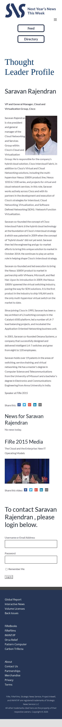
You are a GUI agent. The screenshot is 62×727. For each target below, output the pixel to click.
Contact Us (11, 666)
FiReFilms (10, 630)
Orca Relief (11, 640)
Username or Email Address (20, 537)
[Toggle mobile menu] (55, 19)
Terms (8, 684)
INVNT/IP (10, 635)
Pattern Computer (16, 644)
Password (10, 553)
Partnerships (12, 671)
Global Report (13, 599)
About (8, 661)
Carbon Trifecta (14, 649)
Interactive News (15, 604)
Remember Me (16, 568)
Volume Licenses (15, 608)
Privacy (9, 680)
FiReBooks (11, 626)
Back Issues (11, 613)
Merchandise (12, 675)
